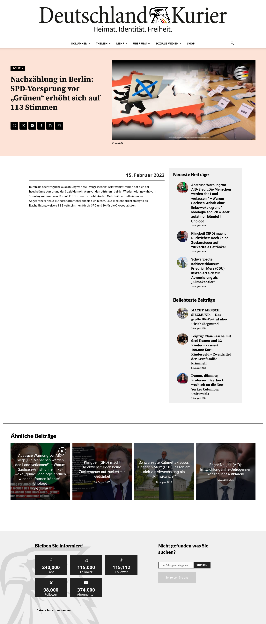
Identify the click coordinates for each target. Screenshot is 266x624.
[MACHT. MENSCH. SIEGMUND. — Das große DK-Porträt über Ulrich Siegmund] (182, 313)
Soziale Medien (167, 43)
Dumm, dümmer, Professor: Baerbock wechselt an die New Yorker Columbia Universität (207, 384)
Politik (17, 68)
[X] (23, 126)
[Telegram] (32, 126)
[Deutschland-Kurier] (133, 19)
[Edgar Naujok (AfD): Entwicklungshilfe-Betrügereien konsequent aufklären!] (226, 471)
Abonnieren (86, 579)
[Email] (59, 126)
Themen (101, 43)
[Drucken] (50, 126)
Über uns (140, 43)
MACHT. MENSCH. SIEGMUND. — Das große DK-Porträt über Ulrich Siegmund (209, 317)
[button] (232, 44)
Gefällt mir (51, 556)
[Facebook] (41, 126)
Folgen (86, 556)
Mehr (120, 43)
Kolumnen (79, 43)
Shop (191, 43)
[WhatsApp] (14, 126)
